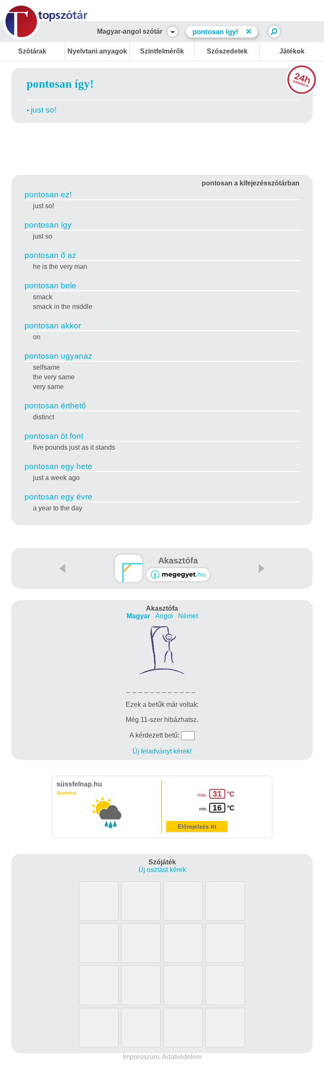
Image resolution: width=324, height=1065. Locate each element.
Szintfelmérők (162, 51)
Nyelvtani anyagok (97, 51)
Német (188, 616)
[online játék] (178, 574)
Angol (164, 616)
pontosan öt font (53, 436)
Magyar (138, 616)
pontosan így (48, 224)
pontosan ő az (50, 255)
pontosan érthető (55, 405)
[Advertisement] (162, 147)
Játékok (292, 51)
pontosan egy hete (58, 466)
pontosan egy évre (58, 496)
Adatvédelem (182, 1056)
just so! (44, 109)
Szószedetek (227, 51)
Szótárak (32, 51)
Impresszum (141, 1056)
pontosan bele (50, 285)
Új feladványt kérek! (162, 751)
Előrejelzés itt (197, 826)
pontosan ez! (48, 194)
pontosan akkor (52, 325)
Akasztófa (178, 560)
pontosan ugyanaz (58, 355)
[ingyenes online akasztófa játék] (128, 568)
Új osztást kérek (162, 869)
